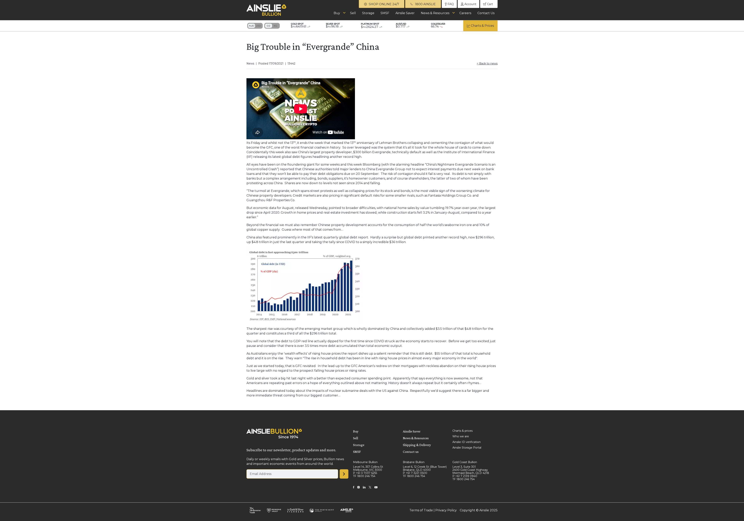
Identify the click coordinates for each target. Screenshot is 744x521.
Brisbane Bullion (414, 462)
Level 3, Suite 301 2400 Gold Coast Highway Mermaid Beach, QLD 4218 (470, 470)
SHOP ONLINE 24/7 (383, 4)
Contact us (410, 452)
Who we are (460, 436)
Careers (465, 13)
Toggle (255, 26)
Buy (337, 13)
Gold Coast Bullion (464, 462)
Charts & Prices (482, 26)
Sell (353, 13)
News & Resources (435, 13)
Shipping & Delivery (417, 445)
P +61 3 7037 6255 (365, 473)
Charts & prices (462, 430)
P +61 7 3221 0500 (415, 473)
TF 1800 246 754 (364, 476)
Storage (368, 13)
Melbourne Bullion (365, 462)
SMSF (385, 13)
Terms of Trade (421, 510)
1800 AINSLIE (425, 4)
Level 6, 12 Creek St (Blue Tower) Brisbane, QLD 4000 (425, 468)
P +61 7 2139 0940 (464, 476)
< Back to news (487, 63)
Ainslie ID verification (466, 442)
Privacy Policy (446, 510)
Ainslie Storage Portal (466, 447)
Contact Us (485, 13)
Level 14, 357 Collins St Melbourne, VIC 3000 (368, 468)
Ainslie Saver (405, 13)
